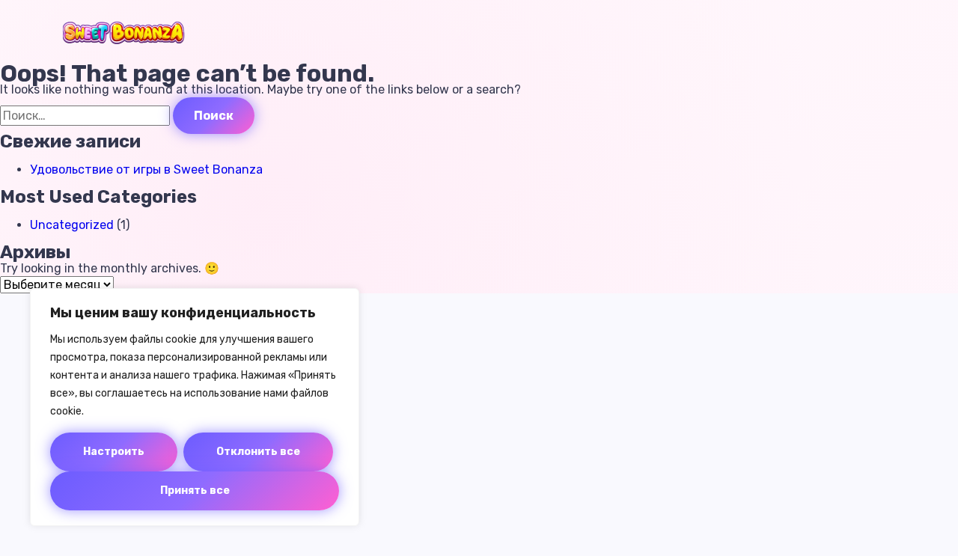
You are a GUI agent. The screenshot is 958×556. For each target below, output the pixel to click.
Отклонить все (258, 451)
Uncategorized (72, 225)
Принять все (195, 490)
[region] (194, 407)
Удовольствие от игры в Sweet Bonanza (146, 169)
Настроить (113, 451)
